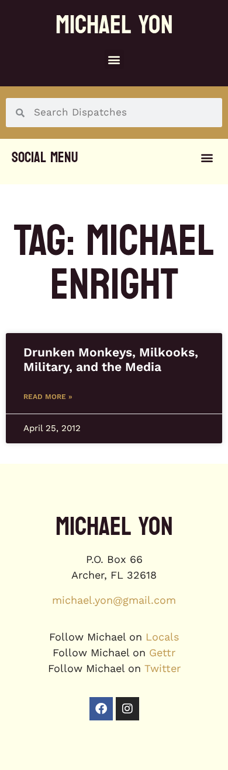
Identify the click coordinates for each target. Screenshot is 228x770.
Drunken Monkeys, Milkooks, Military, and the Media (110, 359)
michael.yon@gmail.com (114, 600)
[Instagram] (127, 708)
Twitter (162, 668)
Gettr (162, 652)
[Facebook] (101, 708)
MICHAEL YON (114, 24)
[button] (114, 59)
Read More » (47, 397)
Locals (162, 637)
